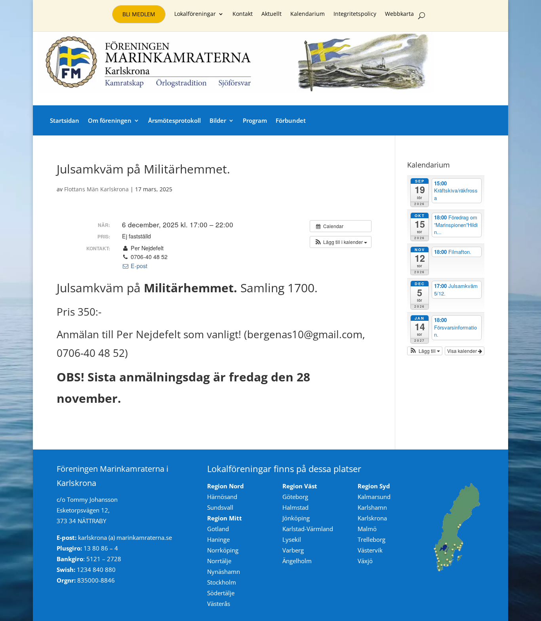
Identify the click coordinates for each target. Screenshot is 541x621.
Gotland (218, 529)
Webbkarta (399, 14)
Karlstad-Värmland (307, 529)
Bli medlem (138, 14)
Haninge (218, 539)
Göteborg (295, 497)
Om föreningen (109, 120)
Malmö (367, 529)
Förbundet (291, 120)
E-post (138, 266)
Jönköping (296, 518)
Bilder (218, 120)
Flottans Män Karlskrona (96, 189)
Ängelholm (297, 561)
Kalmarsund (374, 497)
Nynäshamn (223, 571)
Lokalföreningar (195, 14)
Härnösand (222, 497)
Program (255, 120)
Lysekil (291, 539)
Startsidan (64, 120)
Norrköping (222, 550)
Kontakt (242, 14)
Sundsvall (220, 507)
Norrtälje (219, 561)
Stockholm (221, 582)
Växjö (365, 561)
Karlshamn (372, 507)
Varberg (293, 550)
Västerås (218, 604)
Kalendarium (307, 14)
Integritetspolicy (354, 14)
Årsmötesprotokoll (174, 120)
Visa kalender (462, 350)
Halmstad (295, 507)
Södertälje (220, 593)
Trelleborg (371, 539)
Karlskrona (372, 518)
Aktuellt (271, 14)
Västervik (370, 550)
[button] (340, 242)
